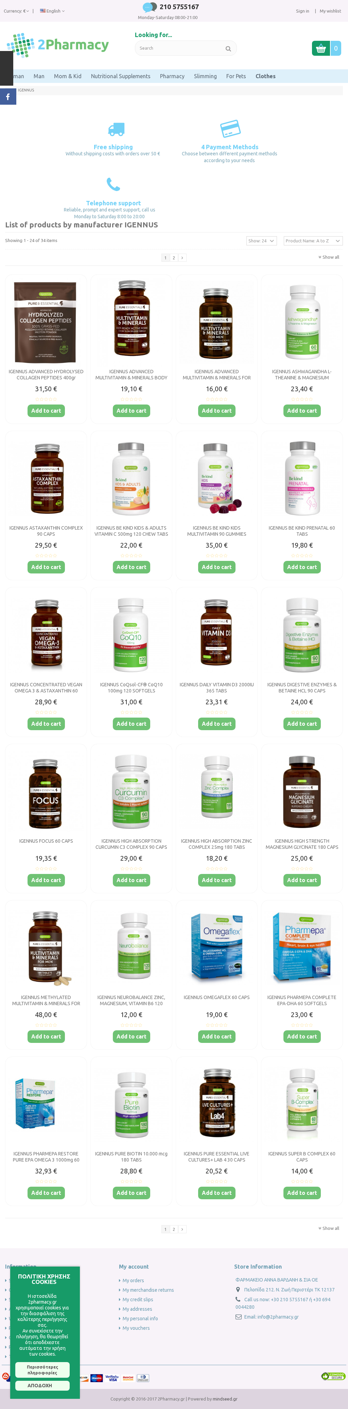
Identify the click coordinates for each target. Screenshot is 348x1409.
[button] (14, 76)
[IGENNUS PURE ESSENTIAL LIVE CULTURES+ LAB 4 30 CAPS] (216, 1104)
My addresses (137, 1309)
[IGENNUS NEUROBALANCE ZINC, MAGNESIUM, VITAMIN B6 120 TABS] (131, 948)
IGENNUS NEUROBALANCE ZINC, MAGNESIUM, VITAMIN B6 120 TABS (131, 1003)
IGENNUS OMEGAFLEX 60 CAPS (217, 997)
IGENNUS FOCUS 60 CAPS (46, 841)
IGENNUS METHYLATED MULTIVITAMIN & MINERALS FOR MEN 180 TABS (46, 1003)
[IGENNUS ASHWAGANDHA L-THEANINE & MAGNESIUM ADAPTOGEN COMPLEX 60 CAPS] (302, 322)
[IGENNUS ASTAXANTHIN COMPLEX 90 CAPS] (46, 478)
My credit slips (138, 1299)
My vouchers (136, 1328)
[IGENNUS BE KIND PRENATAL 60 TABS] (302, 478)
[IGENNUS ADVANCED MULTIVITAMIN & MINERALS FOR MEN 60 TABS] (216, 322)
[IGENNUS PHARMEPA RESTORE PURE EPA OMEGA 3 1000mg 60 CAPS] (46, 1104)
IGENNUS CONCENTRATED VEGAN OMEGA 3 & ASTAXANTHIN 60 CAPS (46, 691)
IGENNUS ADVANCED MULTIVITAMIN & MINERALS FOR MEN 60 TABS (217, 377)
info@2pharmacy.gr (278, 1317)
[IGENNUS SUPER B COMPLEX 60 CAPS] (302, 1104)
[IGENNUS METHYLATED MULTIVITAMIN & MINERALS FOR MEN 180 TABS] (46, 948)
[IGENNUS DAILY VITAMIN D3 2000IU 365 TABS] (216, 635)
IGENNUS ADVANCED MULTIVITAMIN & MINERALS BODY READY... (131, 377)
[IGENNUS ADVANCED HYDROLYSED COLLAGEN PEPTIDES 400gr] (46, 322)
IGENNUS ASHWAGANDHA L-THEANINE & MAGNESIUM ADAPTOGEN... (302, 377)
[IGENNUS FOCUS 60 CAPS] (46, 791)
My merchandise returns (148, 1290)
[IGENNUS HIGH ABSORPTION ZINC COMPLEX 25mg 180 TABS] (216, 791)
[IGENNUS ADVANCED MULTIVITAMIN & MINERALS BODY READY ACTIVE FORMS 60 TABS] (131, 322)
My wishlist (330, 10)
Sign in (302, 10)
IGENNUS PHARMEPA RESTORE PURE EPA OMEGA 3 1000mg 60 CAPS (46, 1160)
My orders (133, 1280)
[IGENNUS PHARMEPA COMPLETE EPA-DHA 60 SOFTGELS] (302, 948)
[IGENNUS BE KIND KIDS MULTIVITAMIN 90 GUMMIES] (216, 478)
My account (134, 1267)
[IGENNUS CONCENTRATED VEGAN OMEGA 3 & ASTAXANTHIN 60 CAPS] (46, 635)
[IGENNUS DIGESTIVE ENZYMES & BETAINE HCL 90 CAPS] (302, 635)
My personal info (140, 1318)
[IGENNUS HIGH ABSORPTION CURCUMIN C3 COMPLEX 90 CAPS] (131, 791)
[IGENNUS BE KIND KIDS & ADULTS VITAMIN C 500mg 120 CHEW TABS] (131, 478)
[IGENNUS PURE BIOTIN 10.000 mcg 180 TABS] (131, 1104)
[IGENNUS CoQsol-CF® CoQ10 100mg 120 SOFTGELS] (131, 635)
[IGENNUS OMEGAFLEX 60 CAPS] (216, 948)
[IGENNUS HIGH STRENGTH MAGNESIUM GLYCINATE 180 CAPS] (302, 791)
